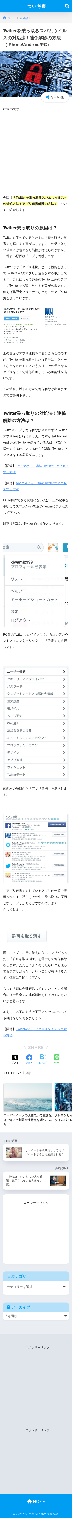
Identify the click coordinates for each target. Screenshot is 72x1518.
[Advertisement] (36, 153)
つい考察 (36, 6)
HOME (38, 1501)
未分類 (26, 1073)
